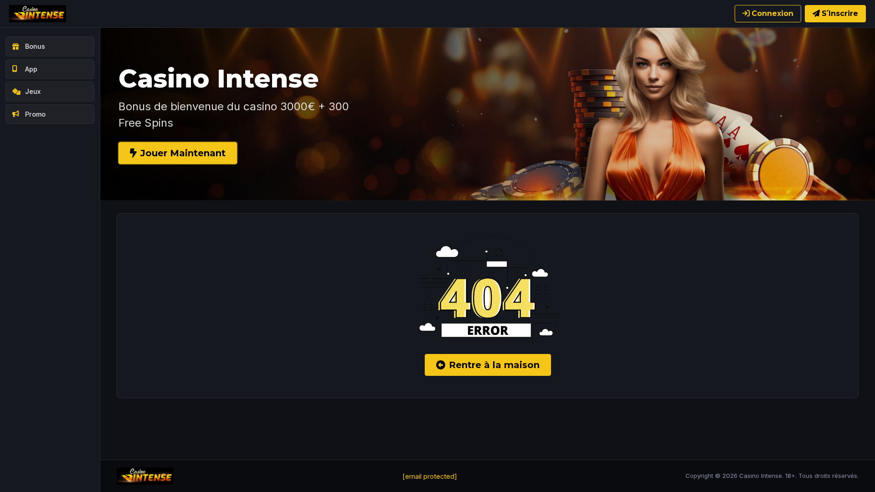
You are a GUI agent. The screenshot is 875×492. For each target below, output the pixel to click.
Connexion (772, 13)
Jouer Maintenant (183, 153)
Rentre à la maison (494, 364)
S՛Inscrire (840, 13)
